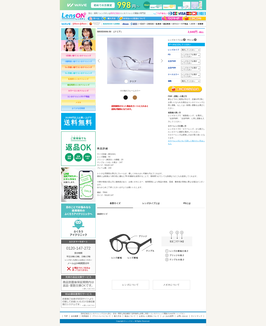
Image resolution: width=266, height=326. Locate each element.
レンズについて (130, 284)
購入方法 (117, 316)
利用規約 (85, 316)
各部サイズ (115, 203)
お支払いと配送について (149, 316)
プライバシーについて (101, 316)
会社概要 (74, 316)
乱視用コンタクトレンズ (78, 79)
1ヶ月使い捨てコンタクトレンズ (78, 67)
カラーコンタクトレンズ (78, 91)
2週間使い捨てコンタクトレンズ (78, 61)
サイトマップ (196, 316)
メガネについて (171, 284)
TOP (66, 316)
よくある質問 (167, 316)
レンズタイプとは (175, 40)
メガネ (78, 102)
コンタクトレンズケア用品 (78, 97)
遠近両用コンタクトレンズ (78, 85)
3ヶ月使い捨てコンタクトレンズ (78, 73)
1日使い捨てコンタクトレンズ (78, 56)
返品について (130, 316)
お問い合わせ (182, 316)
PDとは (190, 40)
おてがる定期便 (78, 108)
